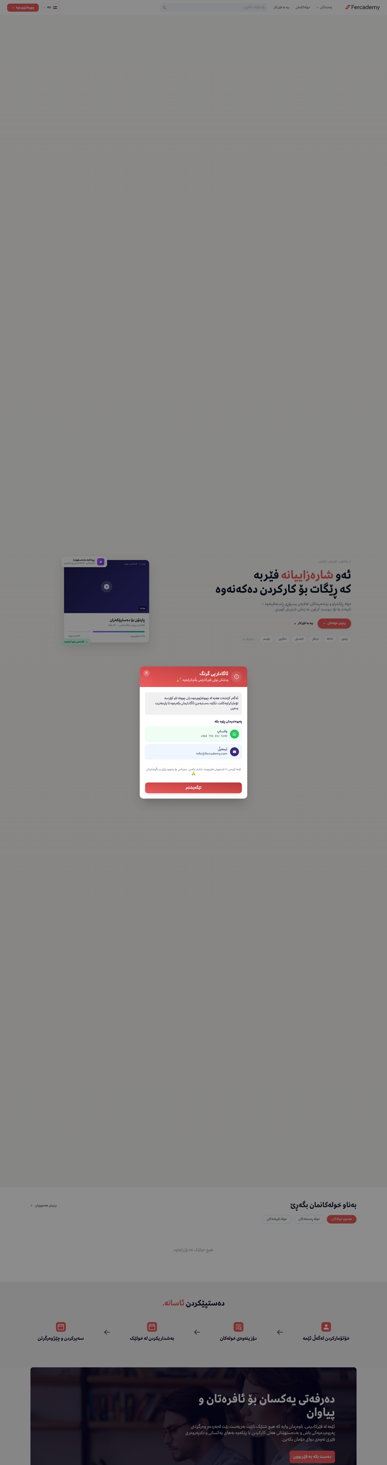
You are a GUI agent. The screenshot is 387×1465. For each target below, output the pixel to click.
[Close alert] (146, 673)
